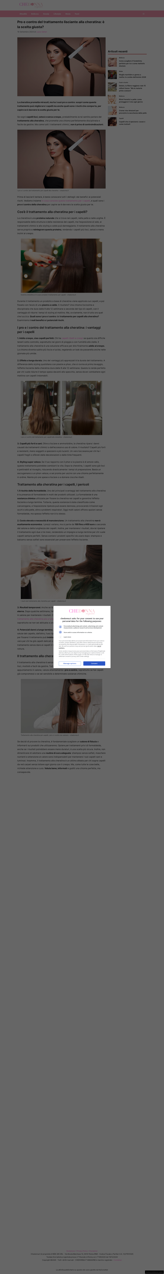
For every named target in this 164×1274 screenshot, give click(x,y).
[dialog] (82, 637)
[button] (82, 637)
